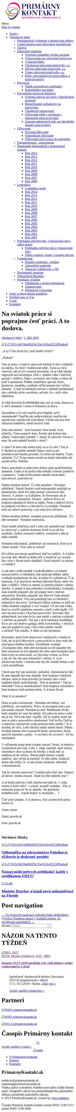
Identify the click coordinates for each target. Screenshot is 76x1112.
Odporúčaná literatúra (30, 276)
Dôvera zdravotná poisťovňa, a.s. (45, 68)
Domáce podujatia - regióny (42, 262)
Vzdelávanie (25, 258)
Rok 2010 (31, 167)
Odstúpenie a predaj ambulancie (44, 283)
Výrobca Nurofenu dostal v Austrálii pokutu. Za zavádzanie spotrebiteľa (31, 920)
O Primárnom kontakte (23, 1057)
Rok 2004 (31, 227)
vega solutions (60, 1098)
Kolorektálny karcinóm (39, 90)
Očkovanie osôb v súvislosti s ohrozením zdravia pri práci (43, 116)
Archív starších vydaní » (17, 1046)
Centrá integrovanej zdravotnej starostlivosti (44, 44)
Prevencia (23, 83)
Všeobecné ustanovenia (39, 111)
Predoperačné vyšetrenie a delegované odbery (45, 40)
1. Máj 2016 (31, 337)
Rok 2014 (31, 153)
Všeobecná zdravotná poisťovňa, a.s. (47, 65)
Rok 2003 (31, 230)
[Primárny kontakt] (34, 20)
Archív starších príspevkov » (27, 990)
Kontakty (15, 304)
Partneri (14, 1060)
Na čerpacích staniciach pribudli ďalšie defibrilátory (35, 915)
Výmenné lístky (34, 61)
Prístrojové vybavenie (38, 290)
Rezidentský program (30, 272)
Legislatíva (24, 184)
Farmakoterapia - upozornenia (35, 142)
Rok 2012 (31, 160)
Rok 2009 (31, 170)
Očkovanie (24, 128)
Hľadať (6, 925)
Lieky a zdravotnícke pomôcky (28, 293)
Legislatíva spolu (35, 188)
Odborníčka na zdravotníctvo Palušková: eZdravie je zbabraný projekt (35, 854)
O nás (13, 300)
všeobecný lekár (11, 337)
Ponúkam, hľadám (28, 279)
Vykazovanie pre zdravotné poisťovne (48, 58)
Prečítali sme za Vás (21, 297)
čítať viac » (49, 983)
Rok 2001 (31, 237)
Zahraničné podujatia (38, 265)
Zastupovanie (33, 286)
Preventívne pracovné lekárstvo (36, 93)
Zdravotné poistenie (29, 51)
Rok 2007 (31, 177)
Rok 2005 (31, 223)
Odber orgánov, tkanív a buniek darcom (49, 255)
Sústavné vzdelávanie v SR (41, 269)
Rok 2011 (31, 163)
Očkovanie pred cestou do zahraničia (47, 139)
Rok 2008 (31, 174)
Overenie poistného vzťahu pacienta (47, 54)
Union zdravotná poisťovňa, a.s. (45, 72)
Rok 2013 (31, 156)
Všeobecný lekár (19, 37)
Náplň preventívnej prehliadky (43, 86)
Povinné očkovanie (37, 132)
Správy (13, 33)
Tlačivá (21, 47)
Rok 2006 (31, 181)
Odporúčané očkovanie (39, 135)
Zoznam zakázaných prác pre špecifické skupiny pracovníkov (49, 123)
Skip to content (11, 27)
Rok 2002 (31, 234)
